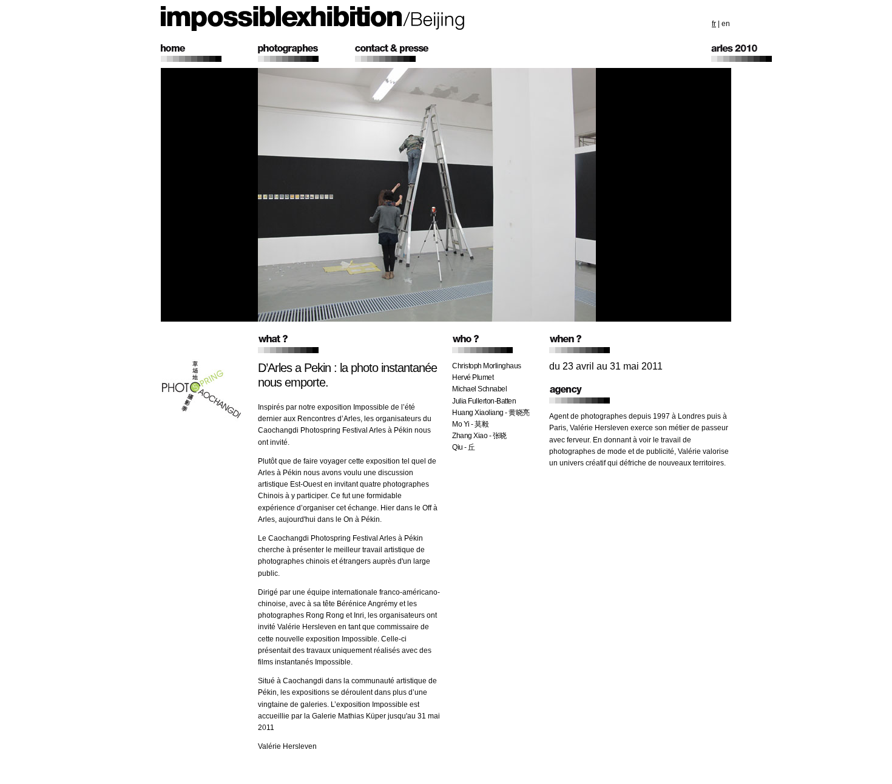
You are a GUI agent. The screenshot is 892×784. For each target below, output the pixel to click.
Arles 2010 (759, 53)
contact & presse (403, 53)
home (209, 53)
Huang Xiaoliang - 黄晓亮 (491, 412)
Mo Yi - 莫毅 (470, 424)
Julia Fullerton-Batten (484, 401)
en (725, 23)
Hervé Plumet (472, 377)
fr (714, 23)
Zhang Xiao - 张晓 (479, 435)
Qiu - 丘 (463, 447)
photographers (306, 53)
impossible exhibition (313, 18)
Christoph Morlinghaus (486, 366)
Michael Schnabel (479, 389)
